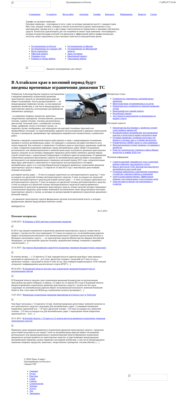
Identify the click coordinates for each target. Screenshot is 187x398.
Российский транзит (122, 113)
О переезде (51, 14)
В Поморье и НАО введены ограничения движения (47, 221)
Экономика (34, 393)
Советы (33, 381)
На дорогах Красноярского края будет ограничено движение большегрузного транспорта (64, 247)
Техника (33, 386)
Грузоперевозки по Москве (80, 46)
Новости (142, 14)
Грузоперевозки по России (43, 46)
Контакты (109, 14)
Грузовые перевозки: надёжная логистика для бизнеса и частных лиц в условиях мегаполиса (134, 138)
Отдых (32, 373)
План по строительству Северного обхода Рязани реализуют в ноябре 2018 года (135, 151)
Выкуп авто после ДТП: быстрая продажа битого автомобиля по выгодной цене (136, 168)
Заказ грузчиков (74, 54)
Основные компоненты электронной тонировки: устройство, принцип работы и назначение (135, 172)
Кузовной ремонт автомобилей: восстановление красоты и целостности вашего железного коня (135, 134)
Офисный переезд (39, 54)
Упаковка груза (38, 56)
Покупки (33, 376)
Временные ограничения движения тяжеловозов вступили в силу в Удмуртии (59, 295)
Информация (126, 14)
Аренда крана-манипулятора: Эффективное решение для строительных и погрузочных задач (135, 177)
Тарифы (97, 14)
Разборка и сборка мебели (43, 58)
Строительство (36, 383)
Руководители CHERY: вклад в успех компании (135, 142)
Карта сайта (29, 366)
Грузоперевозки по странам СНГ (46, 49)
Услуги (32, 388)
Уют (31, 391)
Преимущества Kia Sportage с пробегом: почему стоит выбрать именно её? (135, 129)
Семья (32, 378)
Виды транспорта (39, 51)
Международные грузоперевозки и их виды (133, 103)
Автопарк (83, 14)
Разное (39, 366)
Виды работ (68, 14)
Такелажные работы (76, 58)
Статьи (153, 14)
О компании (34, 14)
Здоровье (33, 371)
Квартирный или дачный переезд (128, 111)
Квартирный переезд (77, 56)
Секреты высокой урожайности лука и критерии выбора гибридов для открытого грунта (135, 163)
